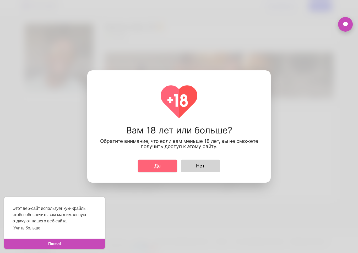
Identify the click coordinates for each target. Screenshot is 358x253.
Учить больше (26, 228)
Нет (200, 165)
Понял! (54, 243)
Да (157, 165)
